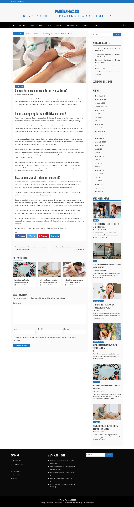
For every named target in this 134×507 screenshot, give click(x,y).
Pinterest (44, 236)
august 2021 (99, 174)
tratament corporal (61, 228)
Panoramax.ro (67, 11)
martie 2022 (99, 163)
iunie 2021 (98, 181)
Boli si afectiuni (36, 25)
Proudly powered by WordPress (51, 503)
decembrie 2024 (100, 96)
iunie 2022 (98, 160)
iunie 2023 (98, 149)
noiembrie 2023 (100, 142)
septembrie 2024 (101, 107)
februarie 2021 (100, 191)
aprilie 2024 (99, 124)
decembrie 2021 (100, 170)
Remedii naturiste (73, 25)
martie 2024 (99, 128)
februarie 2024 (100, 131)
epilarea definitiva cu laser (48, 228)
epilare (20, 228)
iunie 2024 (98, 117)
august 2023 (99, 145)
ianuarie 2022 (99, 167)
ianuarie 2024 (99, 135)
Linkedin (55, 236)
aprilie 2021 (99, 184)
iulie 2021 (98, 177)
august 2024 (99, 110)
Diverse (48, 25)
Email (40, 329)
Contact (95, 25)
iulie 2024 (98, 114)
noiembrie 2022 (100, 156)
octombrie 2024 (100, 103)
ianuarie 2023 (99, 153)
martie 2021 (99, 188)
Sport (86, 25)
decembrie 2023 (100, 138)
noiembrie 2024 (100, 99)
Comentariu (17, 303)
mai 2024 (98, 121)
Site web (66, 329)
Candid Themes (88, 503)
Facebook (21, 236)
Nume (15, 329)
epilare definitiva (27, 228)
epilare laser (36, 228)
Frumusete (59, 25)
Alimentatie (23, 25)
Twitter (32, 236)
